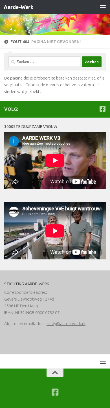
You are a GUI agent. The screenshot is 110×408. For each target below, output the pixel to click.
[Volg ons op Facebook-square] (102, 108)
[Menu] (103, 7)
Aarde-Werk (18, 7)
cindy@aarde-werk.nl (66, 323)
